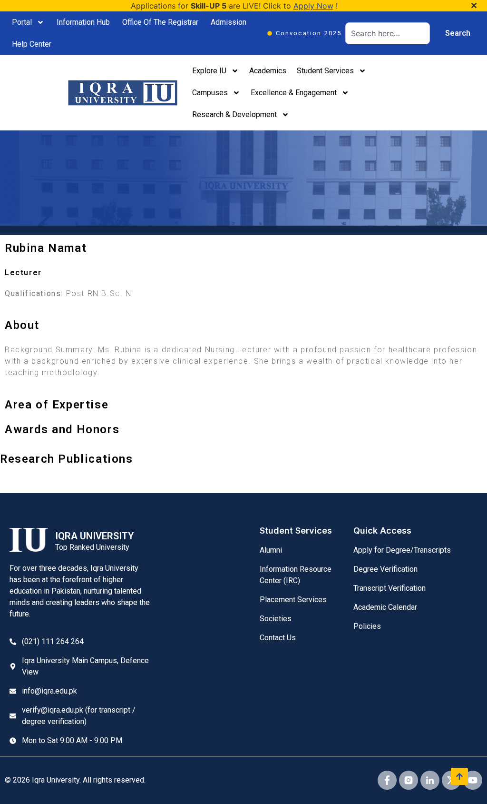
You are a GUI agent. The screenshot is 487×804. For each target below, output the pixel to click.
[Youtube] (472, 780)
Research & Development (234, 114)
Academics (267, 70)
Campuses (210, 92)
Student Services (325, 70)
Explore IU (209, 70)
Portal (22, 22)
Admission (228, 22)
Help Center (31, 44)
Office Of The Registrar (160, 22)
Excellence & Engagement (294, 92)
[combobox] (387, 33)
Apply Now (313, 5)
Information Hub (83, 22)
